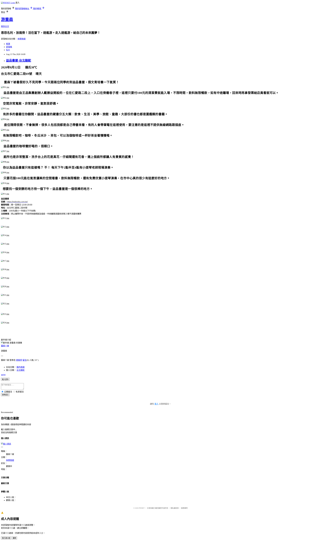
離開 (14, 538)
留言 (25, 360)
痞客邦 (19, 360)
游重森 (7, 19)
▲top (3, 374)
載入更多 (5, 379)
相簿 (8, 44)
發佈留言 (5, 395)
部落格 (9, 47)
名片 (8, 50)
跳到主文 (5, 26)
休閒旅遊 (22, 39)
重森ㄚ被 (5, 346)
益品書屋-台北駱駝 (18, 60)
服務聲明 (184, 508)
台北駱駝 (21, 370)
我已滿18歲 (6, 538)
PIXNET (142, 508)
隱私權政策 (175, 508)
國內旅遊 (21, 367)
